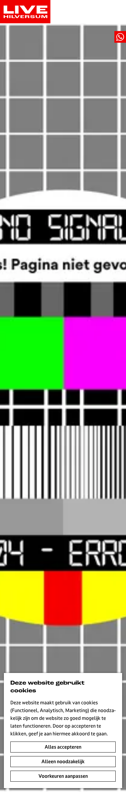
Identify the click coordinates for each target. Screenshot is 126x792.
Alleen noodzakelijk (63, 761)
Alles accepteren (63, 747)
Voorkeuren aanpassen (63, 776)
